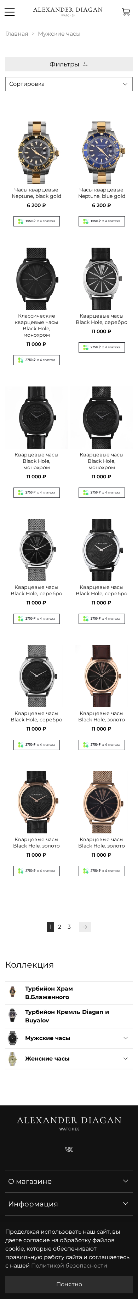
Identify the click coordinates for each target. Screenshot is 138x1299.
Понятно (69, 1284)
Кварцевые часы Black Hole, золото (101, 716)
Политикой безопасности (69, 1265)
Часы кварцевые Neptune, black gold (36, 193)
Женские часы (47, 1058)
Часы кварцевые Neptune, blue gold (101, 193)
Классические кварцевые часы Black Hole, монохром (36, 325)
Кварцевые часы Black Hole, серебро (101, 319)
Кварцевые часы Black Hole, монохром (36, 461)
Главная (16, 33)
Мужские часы (47, 1038)
